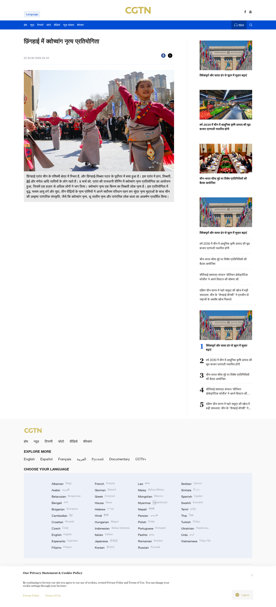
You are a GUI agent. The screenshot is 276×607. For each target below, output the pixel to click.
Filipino (62, 547)
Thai (187, 515)
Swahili (192, 503)
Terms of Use (53, 595)
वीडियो (74, 441)
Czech (60, 528)
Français (64, 459)
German (105, 490)
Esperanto (65, 541)
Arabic (60, 490)
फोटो (61, 441)
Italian (104, 535)
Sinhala (190, 490)
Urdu (187, 535)
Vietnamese (195, 541)
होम (26, 441)
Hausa (103, 503)
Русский (98, 459)
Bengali (60, 503)
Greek (105, 496)
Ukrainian (194, 528)
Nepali (146, 509)
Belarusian (66, 496)
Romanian (150, 541)
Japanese (106, 541)
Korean (104, 547)
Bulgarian (65, 509)
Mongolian (150, 496)
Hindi (101, 515)
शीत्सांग (87, 441)
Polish (146, 522)
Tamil (188, 509)
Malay (151, 490)
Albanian (62, 484)
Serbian (191, 484)
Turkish (190, 522)
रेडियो (241, 25)
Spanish (191, 496)
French (105, 484)
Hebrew (104, 509)
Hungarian (107, 522)
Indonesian (112, 528)
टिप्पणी (49, 441)
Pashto (146, 535)
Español (46, 459)
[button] (27, 134)
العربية (81, 459)
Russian (149, 547)
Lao (144, 484)
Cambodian (62, 515)
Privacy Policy (31, 595)
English (29, 459)
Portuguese (152, 528)
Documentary (119, 459)
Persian (148, 515)
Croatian (63, 522)
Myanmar (152, 503)
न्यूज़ (36, 441)
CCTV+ (140, 459)
